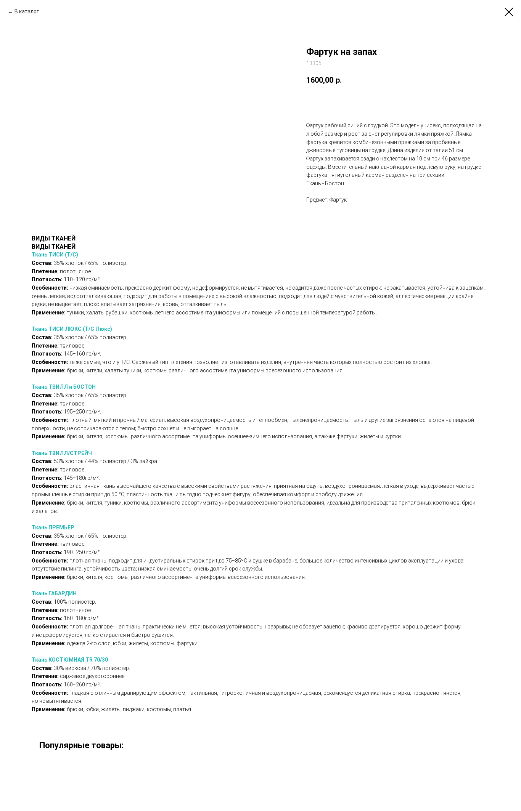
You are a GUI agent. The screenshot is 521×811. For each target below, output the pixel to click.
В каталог (26, 11)
